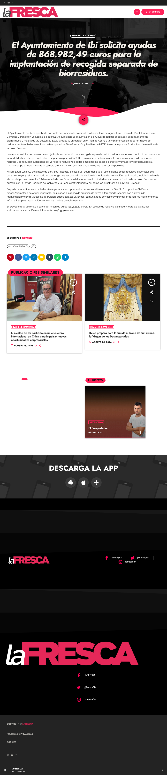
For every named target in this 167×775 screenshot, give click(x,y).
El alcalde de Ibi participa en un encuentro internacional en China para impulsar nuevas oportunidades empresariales (38, 336)
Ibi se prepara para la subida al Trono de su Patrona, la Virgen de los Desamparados (122, 335)
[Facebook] (13, 3)
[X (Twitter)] (4, 3)
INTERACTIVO (96, 422)
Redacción (28, 237)
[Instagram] (9, 3)
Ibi (33, 246)
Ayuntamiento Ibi (18, 246)
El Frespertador (98, 428)
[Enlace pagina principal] (30, 12)
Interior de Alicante (83, 35)
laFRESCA (27, 723)
